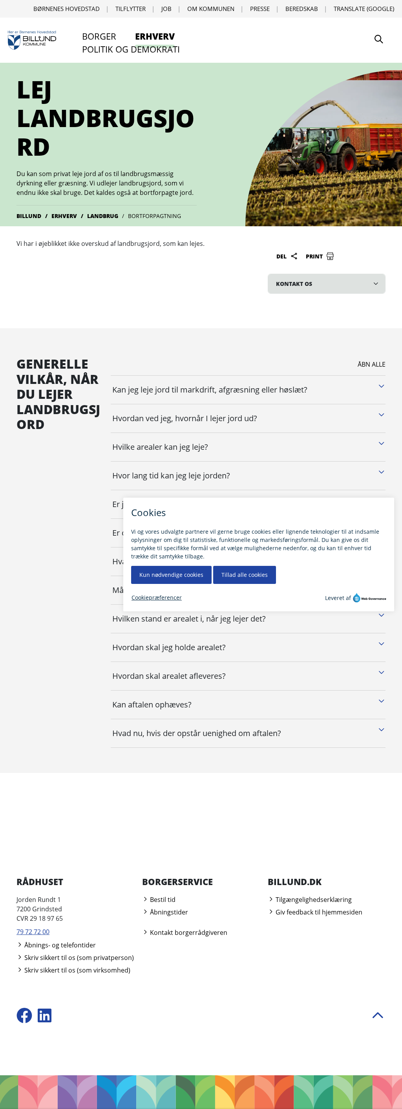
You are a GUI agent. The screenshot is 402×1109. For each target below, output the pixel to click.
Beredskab (301, 9)
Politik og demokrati (131, 49)
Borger (99, 36)
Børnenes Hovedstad (66, 9)
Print (315, 256)
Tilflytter (130, 9)
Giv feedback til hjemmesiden (318, 912)
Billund (28, 216)
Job (166, 9)
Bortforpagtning (154, 216)
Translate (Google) (364, 9)
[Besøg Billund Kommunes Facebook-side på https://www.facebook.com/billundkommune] (24, 1016)
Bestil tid (161, 899)
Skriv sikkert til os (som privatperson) (78, 957)
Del (282, 256)
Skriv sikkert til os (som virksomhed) (76, 970)
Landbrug (102, 216)
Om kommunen (210, 9)
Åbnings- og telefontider (59, 945)
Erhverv (155, 36)
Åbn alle (372, 364)
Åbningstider (168, 912)
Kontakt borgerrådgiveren (187, 932)
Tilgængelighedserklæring (313, 899)
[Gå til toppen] (378, 1016)
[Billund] (32, 40)
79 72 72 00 (32, 931)
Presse (260, 9)
